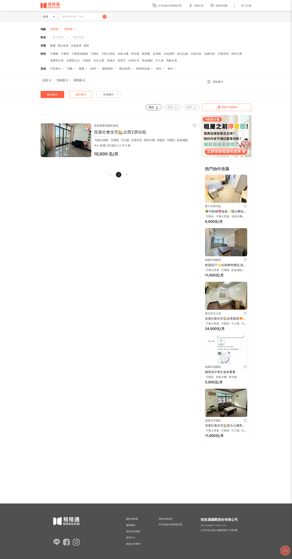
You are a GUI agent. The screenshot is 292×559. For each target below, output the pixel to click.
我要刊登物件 (229, 107)
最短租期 (124, 68)
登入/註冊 (246, 5)
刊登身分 (55, 68)
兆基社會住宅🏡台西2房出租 (120, 132)
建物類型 (107, 68)
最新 (189, 107)
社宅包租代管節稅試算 (170, 5)
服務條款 (131, 525)
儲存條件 (80, 94)
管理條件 (108, 94)
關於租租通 (132, 518)
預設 (152, 107)
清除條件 (217, 81)
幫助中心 (131, 537)
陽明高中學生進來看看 (220, 372)
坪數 (69, 68)
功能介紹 (198, 5)
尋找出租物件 (166, 518)
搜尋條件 (52, 94)
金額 (170, 107)
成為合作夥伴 (133, 543)
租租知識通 (221, 5)
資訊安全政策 (133, 531)
